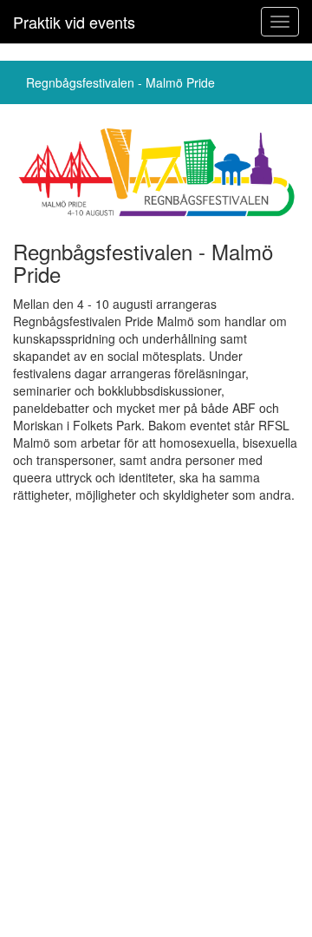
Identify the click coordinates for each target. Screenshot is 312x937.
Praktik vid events (74, 21)
